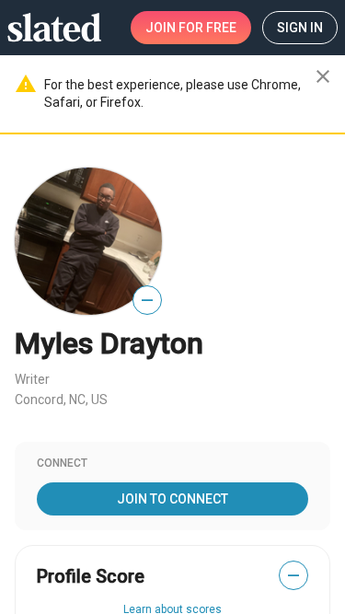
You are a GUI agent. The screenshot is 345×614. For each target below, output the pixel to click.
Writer (32, 379)
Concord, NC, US (61, 399)
